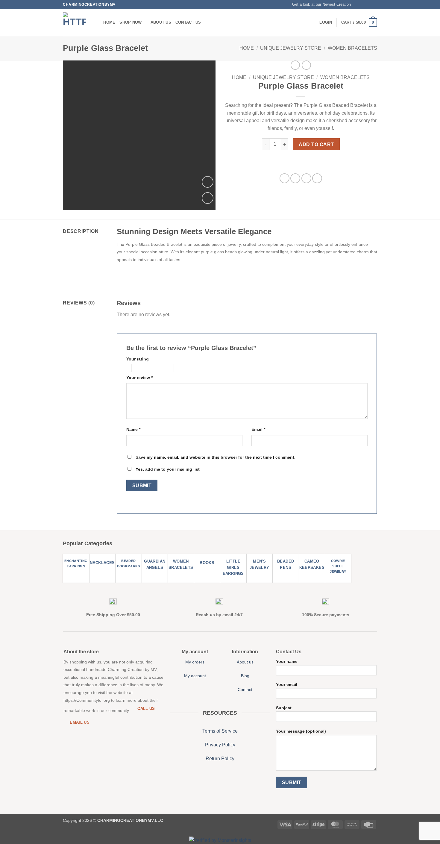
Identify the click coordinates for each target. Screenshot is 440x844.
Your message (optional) (301, 731)
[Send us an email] (374, 4)
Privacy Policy (220, 744)
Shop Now (130, 22)
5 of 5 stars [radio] (183, 368)
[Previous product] (306, 65)
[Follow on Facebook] (357, 4)
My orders (194, 662)
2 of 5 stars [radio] (135, 368)
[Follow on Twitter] (368, 4)
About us (245, 662)
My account (195, 675)
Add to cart (316, 144)
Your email (286, 684)
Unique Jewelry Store (290, 48)
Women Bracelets (352, 48)
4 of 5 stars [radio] (164, 368)
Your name (287, 661)
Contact (245, 689)
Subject (284, 707)
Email (258, 429)
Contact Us (188, 22)
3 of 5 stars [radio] (148, 368)
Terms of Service (220, 731)
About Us (161, 22)
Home (109, 22)
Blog (245, 675)
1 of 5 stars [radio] (127, 368)
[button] (319, 4)
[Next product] (295, 65)
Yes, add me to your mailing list (167, 469)
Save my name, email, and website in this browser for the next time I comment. (215, 457)
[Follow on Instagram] (363, 4)
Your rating (137, 359)
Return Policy (220, 758)
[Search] (97, 22)
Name (133, 429)
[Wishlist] (207, 198)
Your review (139, 377)
